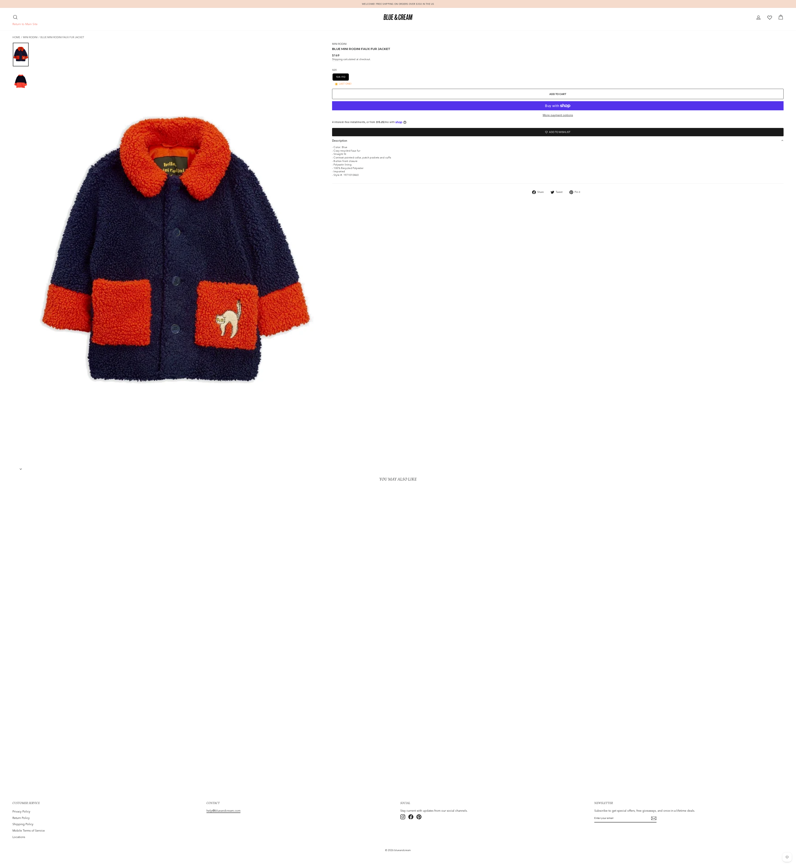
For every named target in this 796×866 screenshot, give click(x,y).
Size (334, 69)
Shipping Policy (22, 824)
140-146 (392, 76)
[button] (558, 140)
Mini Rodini (30, 37)
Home (16, 37)
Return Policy (21, 818)
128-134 (374, 76)
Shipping (337, 59)
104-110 (340, 76)
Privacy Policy (21, 811)
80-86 (438, 76)
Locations (18, 837)
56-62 (408, 76)
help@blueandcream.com (223, 810)
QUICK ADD (107, 764)
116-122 (357, 76)
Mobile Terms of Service (28, 830)
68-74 (423, 76)
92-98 (453, 76)
